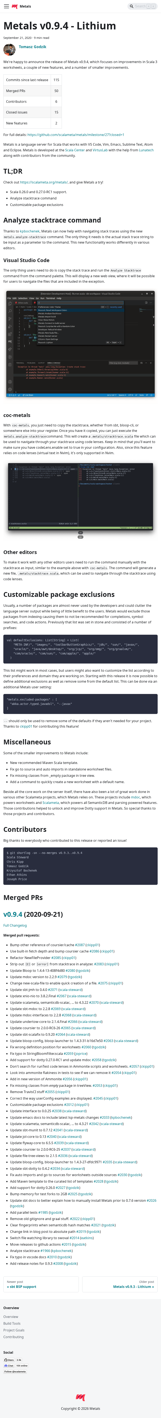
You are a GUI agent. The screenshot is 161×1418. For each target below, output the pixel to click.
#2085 (56, 957)
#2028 (98, 1181)
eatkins (87, 1238)
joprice (80, 1053)
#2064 (60, 1034)
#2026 (151, 1200)
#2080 (70, 970)
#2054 (116, 1072)
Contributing (13, 1337)
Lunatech (146, 150)
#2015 (66, 1244)
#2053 (97, 1085)
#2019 (81, 1231)
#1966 (45, 1250)
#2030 (122, 1175)
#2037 (66, 1149)
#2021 (96, 1225)
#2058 (96, 1060)
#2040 (52, 1136)
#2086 (94, 951)
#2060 (86, 1047)
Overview (10, 1316)
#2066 (73, 1021)
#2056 (67, 1079)
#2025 (73, 1194)
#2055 (50, 1092)
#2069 (56, 1008)
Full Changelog (15, 925)
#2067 (61, 996)
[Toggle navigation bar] (6, 6)
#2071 (53, 989)
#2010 (52, 1257)
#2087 (80, 945)
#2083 (99, 964)
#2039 (59, 1143)
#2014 (74, 1238)
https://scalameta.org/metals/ (44, 182)
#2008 (58, 1263)
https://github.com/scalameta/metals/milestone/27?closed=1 (75, 134)
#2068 (66, 1015)
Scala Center (75, 150)
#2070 (94, 1002)
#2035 (107, 1162)
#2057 (134, 1066)
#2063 (108, 1040)
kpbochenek (30, 231)
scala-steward (71, 989)
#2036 (63, 1155)
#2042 (94, 1123)
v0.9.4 (12, 914)
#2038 (57, 1111)
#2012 (69, 1104)
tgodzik (83, 970)
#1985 (43, 1212)
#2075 (103, 983)
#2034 (55, 1168)
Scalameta (51, 802)
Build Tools (12, 1323)
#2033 (104, 1117)
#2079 (62, 977)
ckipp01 (26, 726)
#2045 (98, 1098)
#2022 (75, 1218)
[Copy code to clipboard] (152, 639)
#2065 (66, 1028)
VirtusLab (100, 150)
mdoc (135, 797)
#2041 (58, 1130)
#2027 (60, 1187)
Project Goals (14, 1330)
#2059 (68, 1053)
